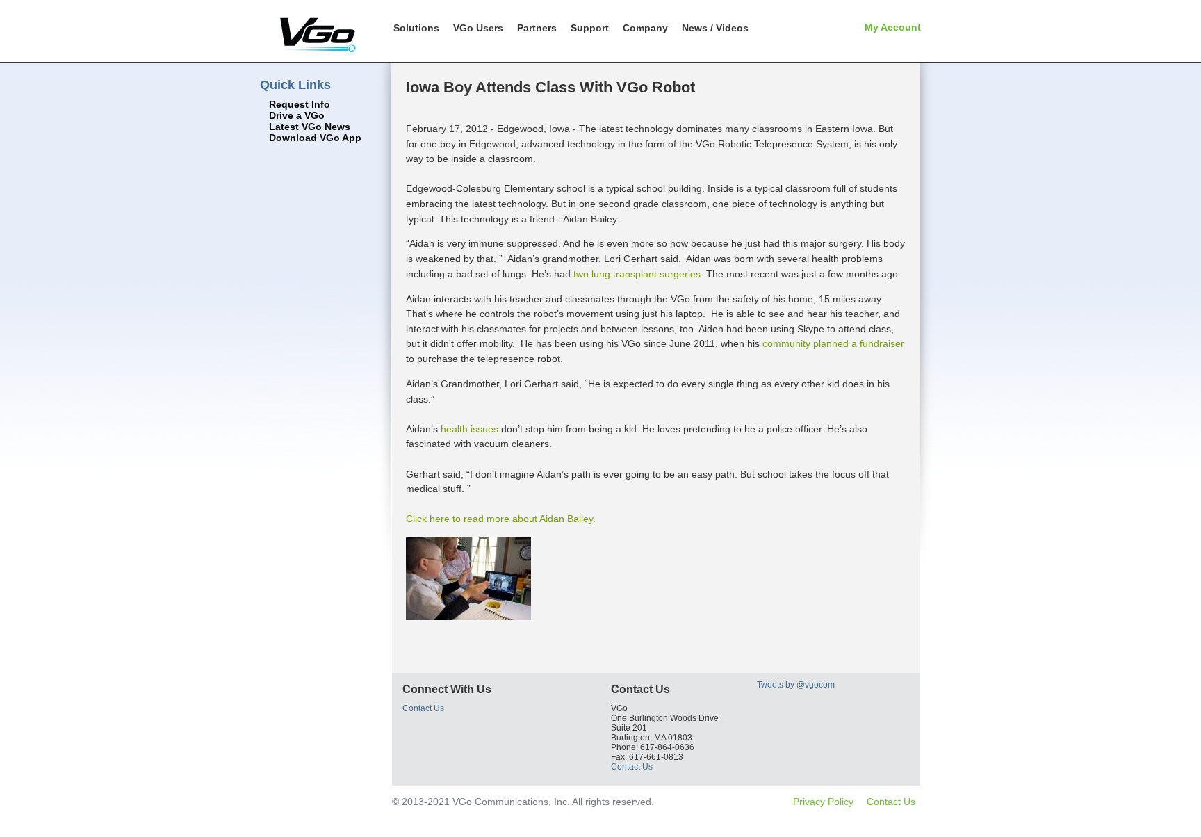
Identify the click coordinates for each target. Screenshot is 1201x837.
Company (645, 27)
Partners (537, 27)
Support (590, 27)
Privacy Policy (823, 801)
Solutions (416, 27)
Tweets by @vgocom (796, 685)
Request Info (299, 104)
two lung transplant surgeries (637, 273)
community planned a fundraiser (833, 343)
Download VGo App (315, 138)
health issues (469, 428)
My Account (893, 27)
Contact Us (423, 708)
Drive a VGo (297, 116)
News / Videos (715, 27)
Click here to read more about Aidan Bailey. (501, 518)
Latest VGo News (309, 127)
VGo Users (478, 27)
